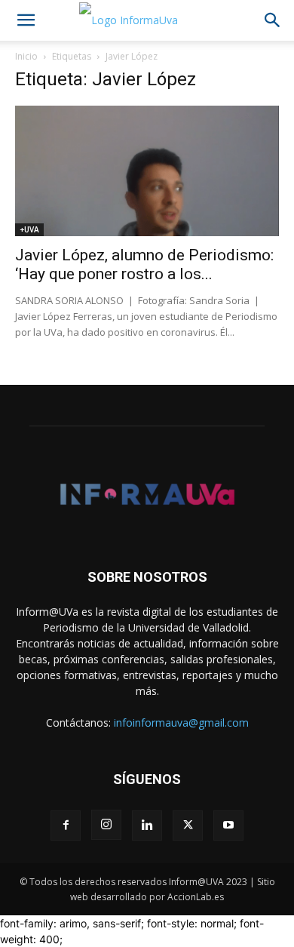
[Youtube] (228, 825)
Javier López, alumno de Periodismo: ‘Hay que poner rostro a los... (144, 264)
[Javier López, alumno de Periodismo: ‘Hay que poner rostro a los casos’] (147, 171)
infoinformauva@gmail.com (181, 722)
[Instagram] (106, 825)
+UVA (29, 229)
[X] (188, 825)
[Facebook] (66, 825)
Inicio (26, 56)
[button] (26, 20)
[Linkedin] (147, 825)
